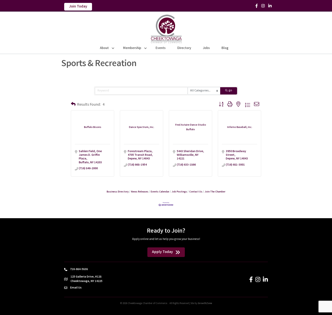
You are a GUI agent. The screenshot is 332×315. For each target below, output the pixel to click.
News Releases (139, 192)
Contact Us (195, 192)
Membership (132, 48)
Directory (184, 48)
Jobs (206, 48)
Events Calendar (160, 192)
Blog (225, 48)
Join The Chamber (215, 192)
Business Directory (118, 192)
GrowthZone (205, 303)
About (104, 48)
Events (161, 48)
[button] (73, 104)
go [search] (230, 90)
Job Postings (179, 192)
